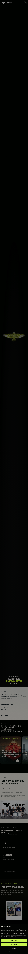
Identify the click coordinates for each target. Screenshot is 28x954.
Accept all (14, 940)
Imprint (9, 951)
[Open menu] (25, 2)
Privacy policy (3, 951)
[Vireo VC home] (6, 3)
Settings (14, 948)
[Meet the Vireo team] (14, 809)
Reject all (14, 944)
